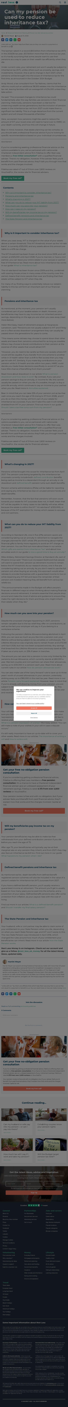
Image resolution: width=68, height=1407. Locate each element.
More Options (34, 717)
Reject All (34, 713)
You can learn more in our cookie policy (30, 703)
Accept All (34, 708)
